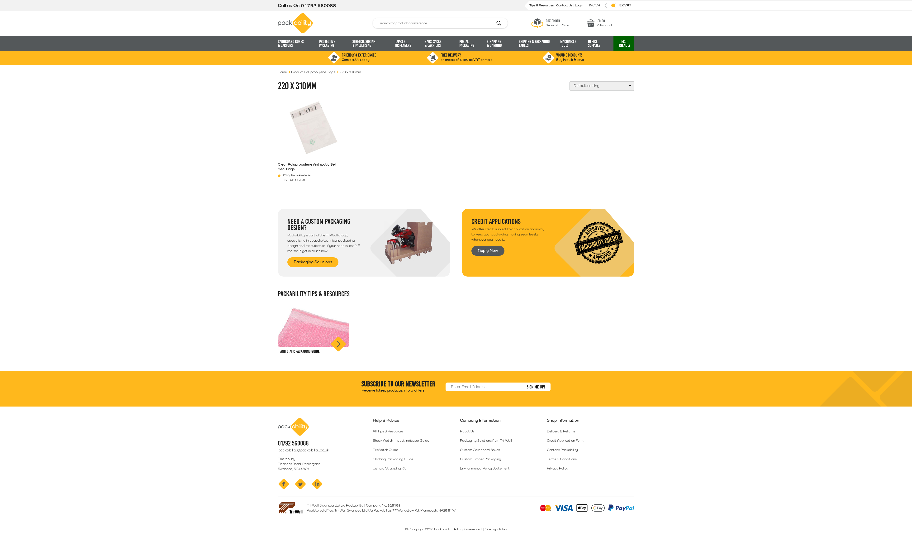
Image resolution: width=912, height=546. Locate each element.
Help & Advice (386, 420)
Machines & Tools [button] (568, 43)
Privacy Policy (557, 468)
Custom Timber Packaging (480, 459)
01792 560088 (318, 5)
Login (579, 5)
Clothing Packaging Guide (393, 459)
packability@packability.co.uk (303, 450)
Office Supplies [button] (594, 43)
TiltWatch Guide (385, 450)
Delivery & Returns (561, 431)
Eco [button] (624, 43)
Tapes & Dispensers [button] (403, 43)
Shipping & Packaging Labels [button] (534, 43)
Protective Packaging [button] (327, 43)
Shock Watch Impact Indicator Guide (401, 440)
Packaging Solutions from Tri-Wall (486, 440)
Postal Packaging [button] (466, 43)
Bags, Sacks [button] (433, 43)
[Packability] (295, 23)
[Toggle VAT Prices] (610, 5)
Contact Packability (562, 450)
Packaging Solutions (313, 261)
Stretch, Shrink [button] (363, 43)
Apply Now (488, 250)
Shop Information (563, 420)
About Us (467, 431)
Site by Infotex (496, 529)
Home (282, 72)
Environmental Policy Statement (485, 468)
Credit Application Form (565, 440)
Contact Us (564, 5)
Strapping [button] (494, 43)
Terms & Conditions (562, 459)
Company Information (480, 420)
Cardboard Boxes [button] (291, 43)
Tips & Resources (541, 5)
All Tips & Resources (388, 431)
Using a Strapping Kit (389, 468)
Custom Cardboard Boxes (480, 450)
